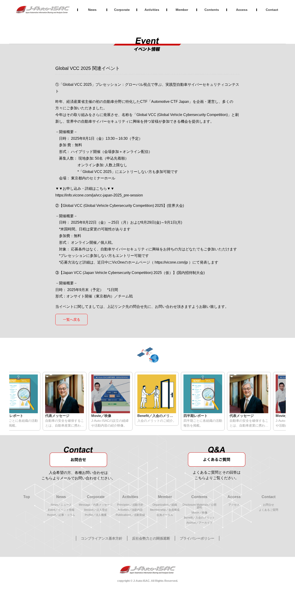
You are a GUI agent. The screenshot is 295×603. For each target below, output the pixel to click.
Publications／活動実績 (130, 515)
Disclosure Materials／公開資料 (199, 506)
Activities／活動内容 (130, 509)
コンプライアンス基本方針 (101, 538)
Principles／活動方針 (130, 504)
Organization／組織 (165, 504)
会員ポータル (164, 515)
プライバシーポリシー (197, 538)
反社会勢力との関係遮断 (151, 538)
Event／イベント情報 (61, 509)
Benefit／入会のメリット (199, 517)
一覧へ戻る (71, 319)
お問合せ (268, 504)
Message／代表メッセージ (95, 504)
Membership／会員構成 (165, 509)
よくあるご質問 (268, 509)
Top (26, 497)
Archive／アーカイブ (199, 522)
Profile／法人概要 (96, 515)
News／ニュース (61, 504)
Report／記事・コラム (61, 515)
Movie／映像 (199, 512)
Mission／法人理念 (95, 509)
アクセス (233, 504)
